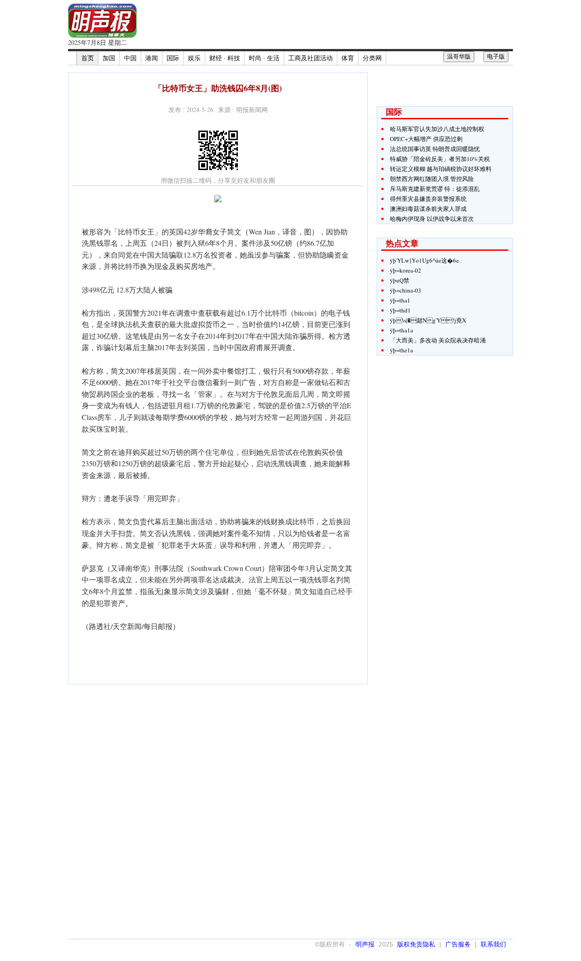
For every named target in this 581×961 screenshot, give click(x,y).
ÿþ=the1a (401, 350)
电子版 (496, 56)
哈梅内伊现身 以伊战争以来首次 (432, 219)
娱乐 (194, 58)
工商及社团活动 (310, 58)
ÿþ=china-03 (405, 290)
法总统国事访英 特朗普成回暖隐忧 (435, 149)
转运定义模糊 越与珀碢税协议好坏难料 (441, 169)
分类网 (372, 58)
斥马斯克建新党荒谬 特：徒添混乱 (435, 189)
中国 (130, 58)
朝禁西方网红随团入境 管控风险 (432, 179)
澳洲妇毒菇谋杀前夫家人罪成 (428, 209)
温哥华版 (459, 56)
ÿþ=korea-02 (405, 270)
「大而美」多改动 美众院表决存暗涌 (438, 340)
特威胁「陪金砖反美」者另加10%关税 (440, 159)
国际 (173, 58)
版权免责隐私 (416, 944)
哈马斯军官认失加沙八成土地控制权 (437, 129)
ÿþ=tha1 (400, 300)
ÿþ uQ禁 (399, 280)
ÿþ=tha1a (401, 330)
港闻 (151, 58)
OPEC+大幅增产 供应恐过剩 (426, 139)
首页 (87, 58)
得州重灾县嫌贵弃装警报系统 (428, 199)
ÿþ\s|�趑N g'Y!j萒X (428, 320)
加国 (109, 58)
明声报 (364, 944)
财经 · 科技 (224, 58)
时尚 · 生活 (264, 58)
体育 (347, 58)
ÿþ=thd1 (400, 310)
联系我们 (493, 944)
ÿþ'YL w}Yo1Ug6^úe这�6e (424, 260)
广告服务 (458, 944)
